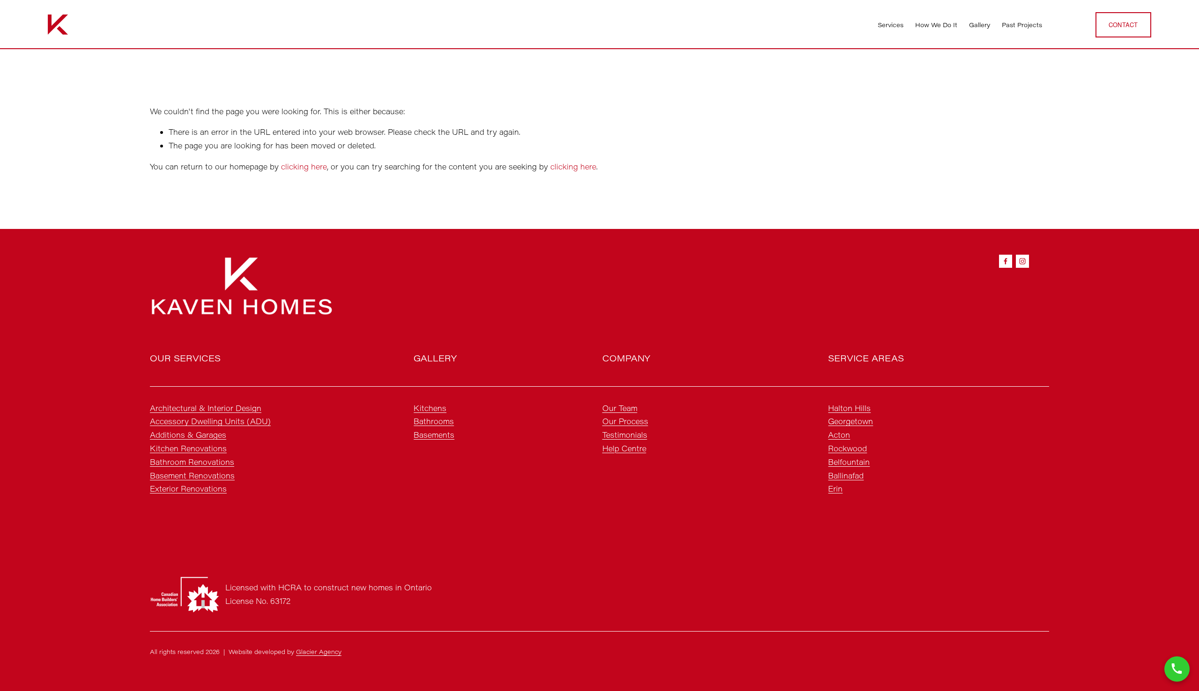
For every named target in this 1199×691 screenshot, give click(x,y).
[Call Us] (1177, 669)
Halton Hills (849, 408)
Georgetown (850, 421)
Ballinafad (846, 475)
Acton (839, 435)
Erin (835, 488)
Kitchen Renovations (188, 448)
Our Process (625, 421)
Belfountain (849, 462)
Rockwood (847, 448)
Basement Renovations (192, 475)
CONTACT (1123, 24)
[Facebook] (1005, 261)
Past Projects (1022, 25)
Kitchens (430, 408)
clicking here (304, 166)
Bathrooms (434, 421)
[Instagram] (1022, 261)
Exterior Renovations (188, 488)
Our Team (619, 408)
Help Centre (624, 448)
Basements (434, 435)
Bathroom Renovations (192, 462)
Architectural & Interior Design (205, 408)
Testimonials (624, 435)
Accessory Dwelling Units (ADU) (210, 421)
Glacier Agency (318, 651)
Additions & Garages (188, 435)
